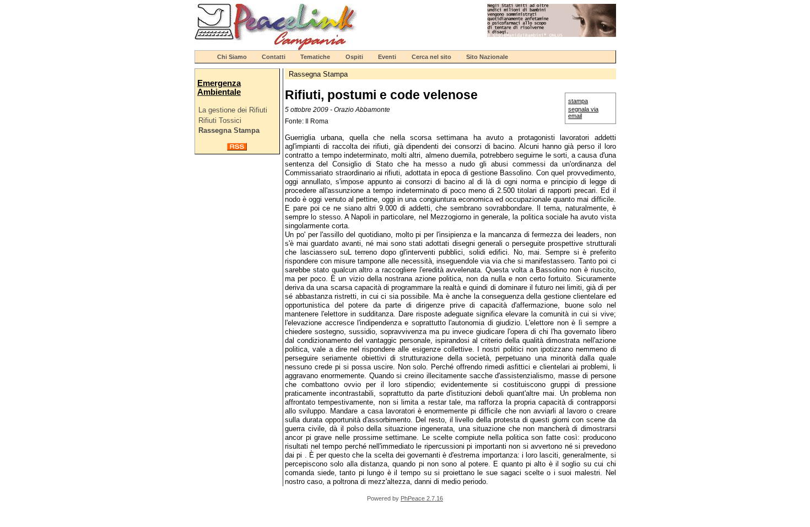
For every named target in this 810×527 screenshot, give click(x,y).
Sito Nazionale (487, 56)
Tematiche (315, 56)
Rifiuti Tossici (219, 120)
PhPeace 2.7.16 (422, 498)
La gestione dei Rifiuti (232, 110)
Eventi (387, 56)
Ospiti (354, 56)
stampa (578, 101)
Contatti (273, 56)
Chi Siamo (232, 56)
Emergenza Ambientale (219, 87)
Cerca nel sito (431, 56)
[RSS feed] (237, 148)
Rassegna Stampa (229, 130)
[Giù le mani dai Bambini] (551, 34)
